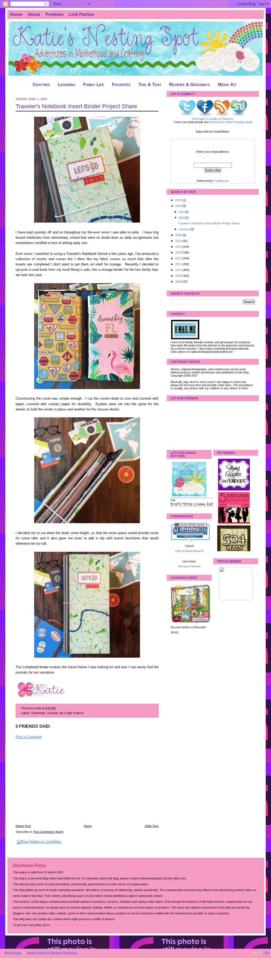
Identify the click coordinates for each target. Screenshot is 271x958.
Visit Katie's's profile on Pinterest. (213, 118)
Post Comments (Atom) (48, 831)
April (182, 217)
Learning (66, 84)
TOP (266, 952)
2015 (178, 240)
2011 (178, 264)
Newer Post (23, 826)
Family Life (93, 84)
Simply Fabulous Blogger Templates (52, 952)
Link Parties (81, 14)
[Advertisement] (55, 785)
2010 (178, 270)
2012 (178, 258)
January (184, 229)
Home (16, 14)
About (34, 14)
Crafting (41, 84)
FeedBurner (221, 180)
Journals (52, 713)
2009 (178, 275)
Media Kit (227, 84)
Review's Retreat (189, 566)
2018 (178, 205)
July (182, 211)
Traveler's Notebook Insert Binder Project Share (76, 106)
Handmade (38, 713)
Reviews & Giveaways (189, 84)
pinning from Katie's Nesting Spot (230, 122)
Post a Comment (29, 737)
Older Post (152, 826)
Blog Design (13, 952)
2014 (178, 246)
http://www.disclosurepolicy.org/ (70, 925)
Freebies (55, 14)
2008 (178, 281)
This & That (149, 84)
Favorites (121, 84)
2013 (178, 252)
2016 (178, 235)
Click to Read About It (189, 551)
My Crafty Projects (72, 713)
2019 (178, 200)
